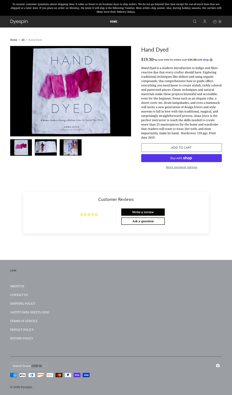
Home (113, 22)
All (22, 39)
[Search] (195, 21)
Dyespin (27, 387)
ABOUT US (17, 286)
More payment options (181, 167)
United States (27, 366)
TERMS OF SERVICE (24, 321)
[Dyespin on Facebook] (218, 365)
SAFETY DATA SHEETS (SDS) (29, 312)
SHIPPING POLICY (22, 304)
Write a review (143, 212)
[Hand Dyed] (70, 91)
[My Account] (205, 21)
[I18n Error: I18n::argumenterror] (21, 147)
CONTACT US (19, 295)
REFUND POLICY (21, 338)
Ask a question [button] (143, 221)
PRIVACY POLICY (22, 330)
